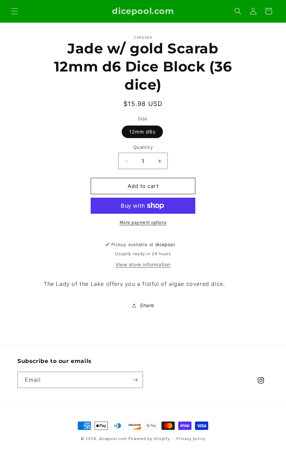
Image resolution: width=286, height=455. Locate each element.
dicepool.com (113, 438)
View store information (143, 264)
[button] (14, 11)
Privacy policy (190, 438)
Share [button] (147, 305)
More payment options (143, 222)
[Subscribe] (135, 380)
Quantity (143, 147)
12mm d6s (142, 132)
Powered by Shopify (149, 438)
